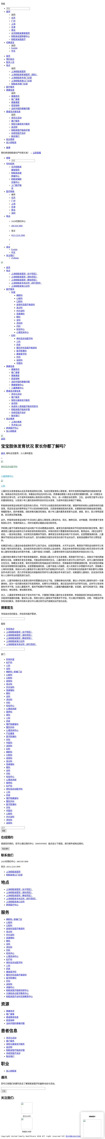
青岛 (13, 30)
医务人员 (10, 62)
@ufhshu (15, 258)
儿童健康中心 (17, 388)
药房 (18, 345)
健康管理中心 (17, 385)
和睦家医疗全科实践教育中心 (19, 996)
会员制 (14, 127)
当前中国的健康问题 (20, 108)
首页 (8, 56)
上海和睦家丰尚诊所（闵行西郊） (26, 283)
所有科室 (10, 659)
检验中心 (20, 329)
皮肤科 (9, 681)
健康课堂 (15, 102)
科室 (13, 292)
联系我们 (15, 136)
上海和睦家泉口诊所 (20, 286)
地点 (8, 65)
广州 (13, 21)
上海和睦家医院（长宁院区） (24, 274)
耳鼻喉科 (20, 314)
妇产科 (9, 662)
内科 (18, 326)
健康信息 (10, 90)
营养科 (9, 712)
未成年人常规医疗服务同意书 (24, 406)
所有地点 (10, 629)
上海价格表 (16, 422)
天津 (13, 27)
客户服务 (15, 121)
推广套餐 (15, 99)
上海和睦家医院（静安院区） (24, 280)
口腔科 (19, 301)
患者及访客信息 (13, 112)
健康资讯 (15, 96)
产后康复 (10, 733)
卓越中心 (10, 987)
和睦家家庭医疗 (18, 39)
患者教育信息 (12, 1017)
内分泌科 (20, 311)
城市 (8, 12)
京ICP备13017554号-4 (75, 1136)
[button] (55, 157)
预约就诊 (10, 59)
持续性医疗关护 (18, 133)
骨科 (8, 715)
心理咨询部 (11, 709)
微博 (8, 148)
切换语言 (10, 42)
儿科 (18, 342)
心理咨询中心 (22, 332)
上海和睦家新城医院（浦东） (24, 75)
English (14, 48)
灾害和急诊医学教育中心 (17, 993)
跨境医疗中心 (12, 428)
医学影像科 (21, 351)
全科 (18, 320)
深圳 (13, 213)
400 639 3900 (17, 226)
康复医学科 (21, 354)
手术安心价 (16, 425)
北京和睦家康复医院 (20, 33)
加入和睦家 (11, 142)
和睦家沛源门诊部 (19, 84)
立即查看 (37, 153)
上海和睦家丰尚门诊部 (21, 78)
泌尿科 (19, 360)
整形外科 (10, 727)
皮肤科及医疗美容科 (25, 305)
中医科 (19, 363)
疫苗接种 (15, 105)
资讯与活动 (16, 118)
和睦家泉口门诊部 (14, 875)
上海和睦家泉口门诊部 (21, 81)
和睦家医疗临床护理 (20, 130)
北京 (13, 18)
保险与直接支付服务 (20, 124)
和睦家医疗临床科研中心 (17, 990)
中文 (13, 51)
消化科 (19, 323)
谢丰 (3, 453)
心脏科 (19, 298)
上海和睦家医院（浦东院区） (24, 277)
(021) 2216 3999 (18, 235)
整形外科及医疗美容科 (26, 348)
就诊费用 (10, 139)
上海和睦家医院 (18, 71)
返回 (3, 439)
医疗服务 (10, 87)
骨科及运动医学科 (24, 338)
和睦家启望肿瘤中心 (20, 36)
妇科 (13, 335)
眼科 (18, 317)
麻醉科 (19, 295)
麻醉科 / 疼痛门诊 (14, 672)
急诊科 (19, 308)
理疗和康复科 (12, 724)
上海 (13, 24)
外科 (18, 357)
